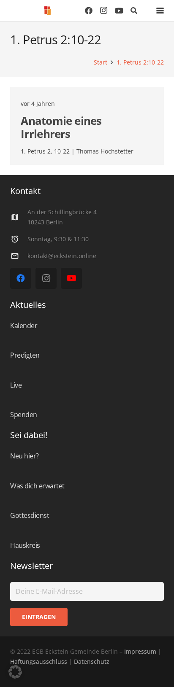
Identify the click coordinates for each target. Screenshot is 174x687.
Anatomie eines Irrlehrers (61, 127)
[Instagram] (103, 10)
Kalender (23, 325)
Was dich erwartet (37, 485)
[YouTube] (119, 10)
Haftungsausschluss (38, 661)
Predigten (25, 355)
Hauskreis (25, 545)
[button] (134, 10)
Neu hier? (24, 456)
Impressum (140, 651)
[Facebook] (88, 10)
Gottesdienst (29, 515)
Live (16, 385)
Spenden (23, 414)
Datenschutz (90, 661)
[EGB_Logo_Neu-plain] (47, 10)
